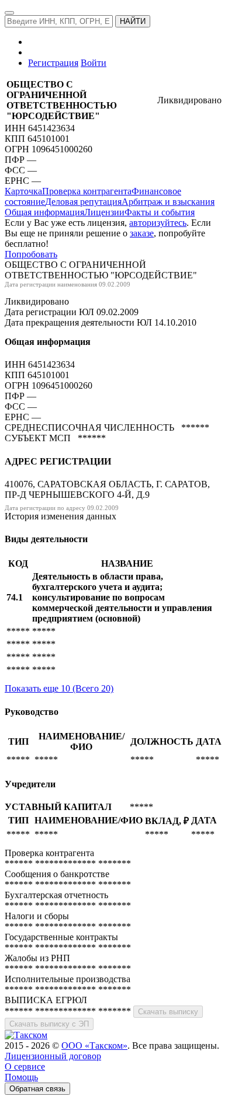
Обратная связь (37, 1088)
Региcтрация (53, 63)
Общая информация (44, 212)
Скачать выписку (168, 1011)
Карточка (23, 191)
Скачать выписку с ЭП (49, 1024)
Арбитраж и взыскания (168, 202)
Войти (93, 63)
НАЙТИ (133, 21)
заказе (142, 233)
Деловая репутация (83, 202)
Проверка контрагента (87, 191)
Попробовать (31, 254)
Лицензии (104, 212)
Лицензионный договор (53, 1056)
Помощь (21, 1077)
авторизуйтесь (157, 223)
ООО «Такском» (94, 1045)
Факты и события (160, 212)
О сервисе (25, 1066)
